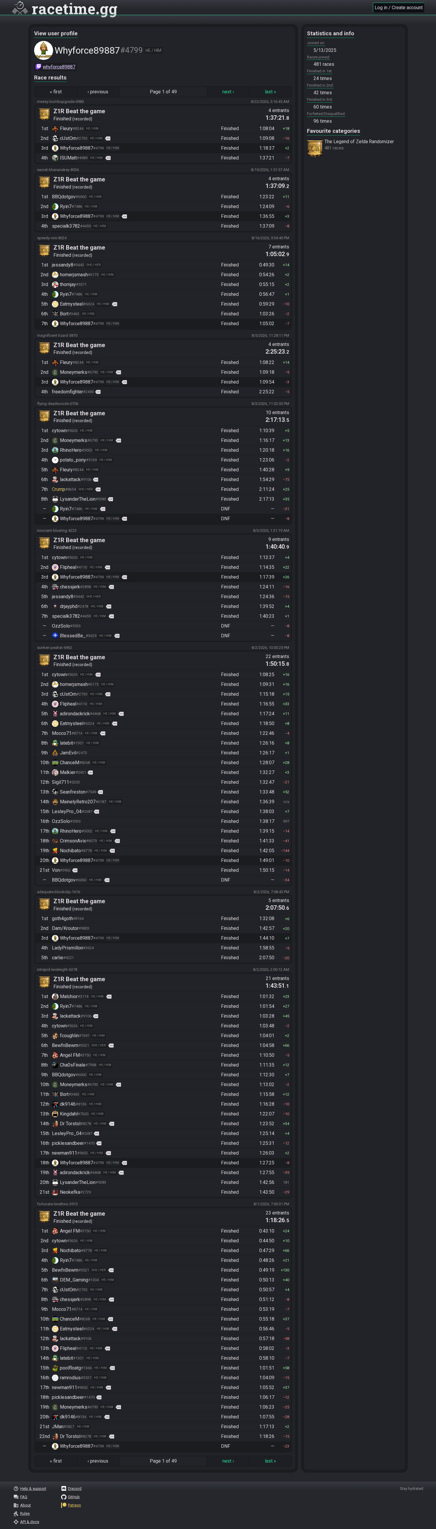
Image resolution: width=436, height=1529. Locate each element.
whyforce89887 (59, 67)
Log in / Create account (399, 7)
